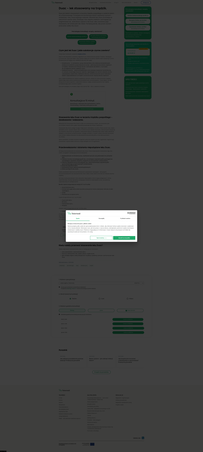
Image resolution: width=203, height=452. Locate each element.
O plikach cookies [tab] (125, 218)
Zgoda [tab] (78, 218)
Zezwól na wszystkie (124, 238)
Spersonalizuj (100, 238)
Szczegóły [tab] (101, 218)
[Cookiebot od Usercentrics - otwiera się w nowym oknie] (128, 213)
